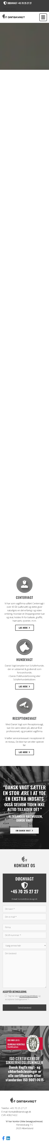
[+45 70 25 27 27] (24, 885)
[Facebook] (4, 1139)
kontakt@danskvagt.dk (27, 899)
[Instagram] (9, 1139)
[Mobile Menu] (43, 17)
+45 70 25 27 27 (24, 891)
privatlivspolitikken (28, 996)
